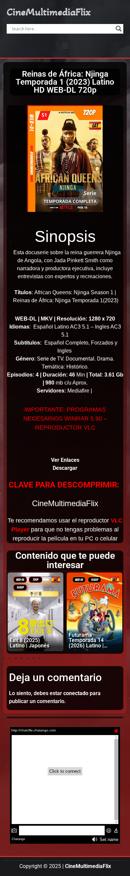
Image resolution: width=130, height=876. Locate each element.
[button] (65, 45)
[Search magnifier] (118, 28)
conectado (75, 693)
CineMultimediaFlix (49, 12)
